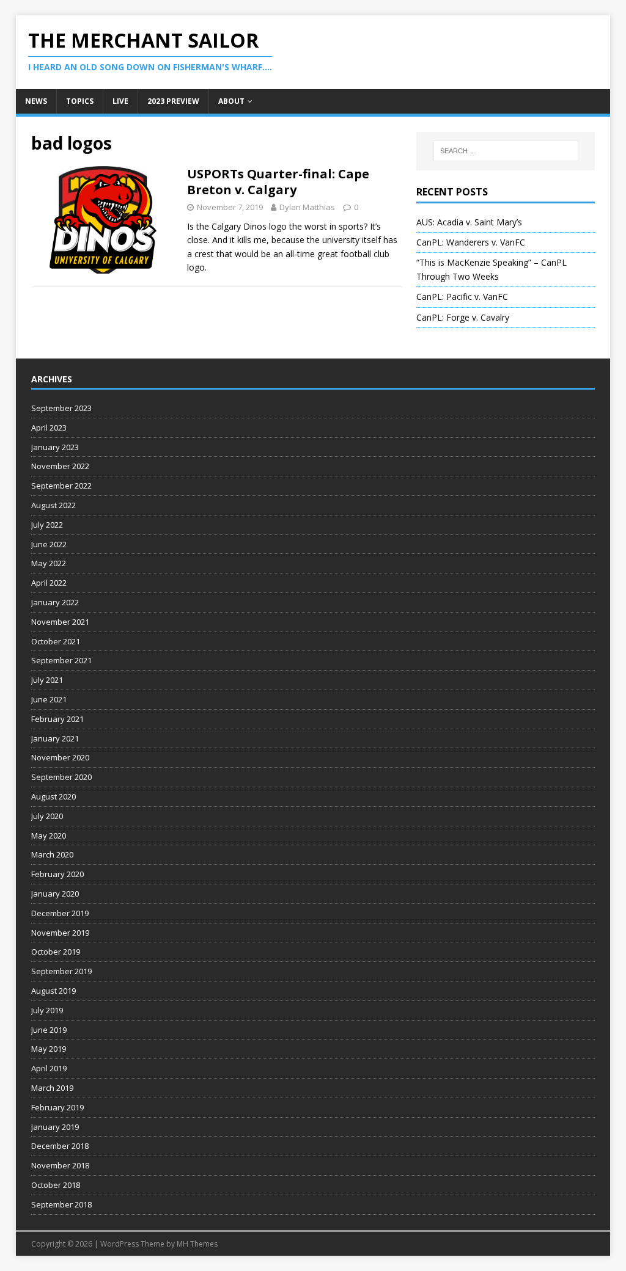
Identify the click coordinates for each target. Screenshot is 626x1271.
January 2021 (55, 738)
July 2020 (47, 815)
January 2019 (55, 1126)
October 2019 (55, 951)
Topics (80, 101)
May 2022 (48, 563)
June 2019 (49, 1029)
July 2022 (47, 524)
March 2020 (52, 854)
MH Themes (197, 1244)
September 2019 (61, 971)
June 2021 (49, 699)
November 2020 (60, 757)
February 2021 (57, 718)
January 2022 (55, 602)
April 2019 (49, 1068)
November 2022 (60, 466)
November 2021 (60, 621)
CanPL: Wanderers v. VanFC (470, 242)
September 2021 (61, 660)
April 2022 (49, 582)
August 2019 (53, 990)
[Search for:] (505, 150)
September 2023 (61, 407)
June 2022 (49, 544)
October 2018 (55, 1184)
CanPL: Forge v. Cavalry (462, 317)
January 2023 (55, 447)
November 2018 (60, 1165)
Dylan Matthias (307, 207)
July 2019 (47, 1010)
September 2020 (61, 776)
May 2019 (48, 1048)
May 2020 (48, 835)
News (36, 101)
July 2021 (47, 679)
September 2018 (61, 1204)
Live (120, 101)
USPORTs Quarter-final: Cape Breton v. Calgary (278, 182)
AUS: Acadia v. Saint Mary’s (469, 222)
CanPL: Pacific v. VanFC (462, 296)
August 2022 (53, 505)
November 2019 (60, 932)
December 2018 (60, 1145)
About (231, 101)
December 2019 (60, 913)
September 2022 (61, 485)
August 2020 (53, 796)
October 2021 (55, 641)
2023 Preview (173, 101)
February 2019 (57, 1107)
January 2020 (55, 893)
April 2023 (49, 427)
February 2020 (57, 874)
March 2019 (52, 1087)
